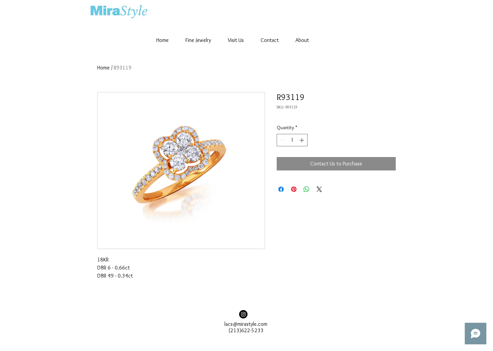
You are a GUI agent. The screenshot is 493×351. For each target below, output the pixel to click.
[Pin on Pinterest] (294, 189)
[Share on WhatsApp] (307, 189)
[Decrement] (282, 140)
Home (103, 67)
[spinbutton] (292, 140)
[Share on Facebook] (281, 189)
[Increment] (302, 140)
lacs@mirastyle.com (245, 324)
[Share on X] (319, 189)
